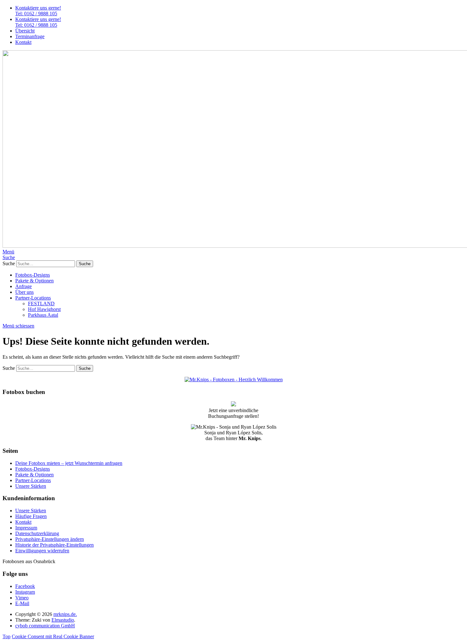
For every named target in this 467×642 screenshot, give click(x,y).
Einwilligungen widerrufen (42, 550)
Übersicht (25, 30)
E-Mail (22, 603)
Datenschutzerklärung (37, 533)
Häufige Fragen (31, 516)
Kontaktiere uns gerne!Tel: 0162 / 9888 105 (38, 22)
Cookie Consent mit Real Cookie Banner (53, 636)
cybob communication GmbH (45, 625)
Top (6, 636)
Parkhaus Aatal (43, 315)
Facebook (25, 586)
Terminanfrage (29, 36)
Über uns (24, 292)
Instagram (25, 592)
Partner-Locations (33, 297)
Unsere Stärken (30, 486)
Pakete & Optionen (34, 280)
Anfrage (23, 286)
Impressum (26, 527)
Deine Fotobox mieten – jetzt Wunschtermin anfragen (68, 463)
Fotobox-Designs (32, 275)
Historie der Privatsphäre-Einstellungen (54, 545)
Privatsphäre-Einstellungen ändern (49, 539)
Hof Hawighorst (44, 309)
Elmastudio (62, 620)
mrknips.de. (65, 614)
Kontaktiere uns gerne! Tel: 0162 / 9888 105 (38, 10)
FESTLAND (41, 303)
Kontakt (23, 42)
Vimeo (22, 597)
